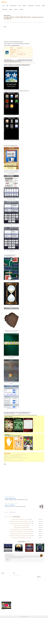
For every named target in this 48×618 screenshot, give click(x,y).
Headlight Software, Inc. (21, 52)
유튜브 (7, 5)
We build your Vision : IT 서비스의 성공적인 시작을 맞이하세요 (15, 506)
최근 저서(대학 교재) (30, 5)
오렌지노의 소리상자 (9, 554)
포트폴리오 (24, 5)
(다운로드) (14, 416)
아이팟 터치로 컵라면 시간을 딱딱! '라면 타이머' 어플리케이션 (20, 529)
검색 (34, 575)
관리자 (27, 616)
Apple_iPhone (7, 516)
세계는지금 (10, 9)
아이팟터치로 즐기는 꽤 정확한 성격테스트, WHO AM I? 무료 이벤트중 (20, 531)
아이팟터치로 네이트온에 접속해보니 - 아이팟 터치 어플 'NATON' (20, 533)
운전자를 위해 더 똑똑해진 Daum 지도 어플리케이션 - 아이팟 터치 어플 (20, 535)
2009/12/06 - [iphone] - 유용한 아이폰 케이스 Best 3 (12, 456)
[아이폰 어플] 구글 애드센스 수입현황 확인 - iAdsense (20, 537)
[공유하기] (6, 512)
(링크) (17, 59)
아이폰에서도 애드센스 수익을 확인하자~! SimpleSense (20, 519)
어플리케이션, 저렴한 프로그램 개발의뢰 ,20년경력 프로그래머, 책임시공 (16, 499)
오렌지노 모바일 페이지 (13, 5)
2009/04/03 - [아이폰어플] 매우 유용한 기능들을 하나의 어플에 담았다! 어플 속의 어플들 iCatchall (19, 62)
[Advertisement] (24, 33)
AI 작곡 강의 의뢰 (37, 5)
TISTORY (24, 616)
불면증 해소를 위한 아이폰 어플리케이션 (20, 527)
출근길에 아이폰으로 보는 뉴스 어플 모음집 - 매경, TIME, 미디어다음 (20, 521)
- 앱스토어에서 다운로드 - (14, 56)
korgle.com (16, 9)
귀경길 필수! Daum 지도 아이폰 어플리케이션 (20, 525)
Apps (12, 516)
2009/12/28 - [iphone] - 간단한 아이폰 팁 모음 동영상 (12, 455)
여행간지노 (43, 5)
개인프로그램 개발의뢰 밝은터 (10, 498)
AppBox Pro (14, 59)
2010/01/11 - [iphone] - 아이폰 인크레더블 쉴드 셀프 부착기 (14, 460)
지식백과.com (22, 9)
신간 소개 (19, 5)
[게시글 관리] (7, 512)
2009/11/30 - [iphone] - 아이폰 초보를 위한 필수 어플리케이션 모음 (15, 454)
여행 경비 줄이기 (5, 9)
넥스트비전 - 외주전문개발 (9, 505)
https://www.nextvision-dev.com (10, 503)
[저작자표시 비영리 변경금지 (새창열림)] (14, 512)
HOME (3, 5)
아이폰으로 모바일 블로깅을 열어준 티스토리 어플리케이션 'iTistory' (21, 523)
